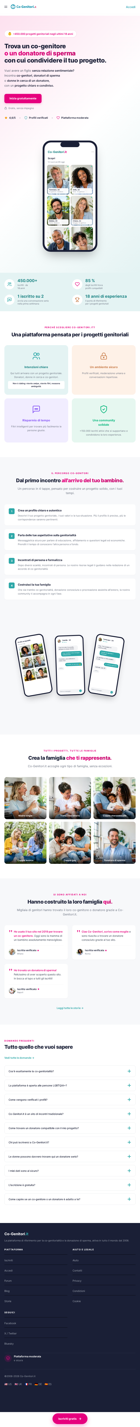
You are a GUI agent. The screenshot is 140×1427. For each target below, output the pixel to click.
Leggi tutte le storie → (70, 1336)
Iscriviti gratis (67, 1418)
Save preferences (108, 289)
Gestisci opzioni (16, 253)
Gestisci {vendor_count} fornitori (27, 270)
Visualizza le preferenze (72, 289)
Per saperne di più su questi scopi (28, 278)
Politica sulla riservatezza (22, 312)
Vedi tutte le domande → (19, 1386)
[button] (70, 107)
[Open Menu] (6, 335)
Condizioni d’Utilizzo (19, 321)
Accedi (130, 335)
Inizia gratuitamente (22, 427)
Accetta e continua (16, 289)
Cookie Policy (14, 304)
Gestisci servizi (15, 261)
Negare (43, 289)
